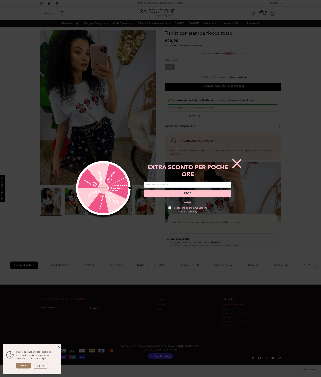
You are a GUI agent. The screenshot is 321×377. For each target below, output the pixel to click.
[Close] (58, 346)
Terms (181, 212)
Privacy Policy (191, 212)
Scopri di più (40, 358)
